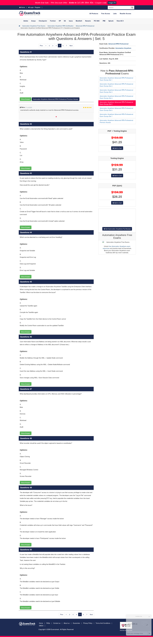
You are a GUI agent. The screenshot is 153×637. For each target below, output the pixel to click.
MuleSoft (79, 21)
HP (60, 21)
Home (23, 7)
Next (71, 46)
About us (67, 623)
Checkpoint (43, 21)
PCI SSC (97, 21)
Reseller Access (125, 13)
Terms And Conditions (103, 623)
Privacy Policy (87, 623)
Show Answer (25, 99)
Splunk (110, 21)
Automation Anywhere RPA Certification (60, 26)
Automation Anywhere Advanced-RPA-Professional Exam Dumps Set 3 (116, 91)
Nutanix (88, 21)
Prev (41, 46)
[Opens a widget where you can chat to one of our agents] (138, 625)
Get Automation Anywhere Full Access (118, 229)
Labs (115, 13)
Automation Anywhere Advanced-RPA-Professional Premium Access (55, 99)
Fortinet (53, 21)
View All (120, 21)
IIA (65, 21)
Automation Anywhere (123, 48)
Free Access (105, 13)
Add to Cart (118, 148)
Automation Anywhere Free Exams (33, 26)
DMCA (41, 626)
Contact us (56, 623)
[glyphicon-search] (132, 7)
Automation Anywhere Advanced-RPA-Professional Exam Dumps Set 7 (116, 115)
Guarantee (76, 623)
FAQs (48, 623)
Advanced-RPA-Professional (85, 26)
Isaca (71, 21)
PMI (104, 21)
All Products (93, 13)
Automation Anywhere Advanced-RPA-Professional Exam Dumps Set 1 (116, 79)
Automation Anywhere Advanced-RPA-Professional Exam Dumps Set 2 (116, 85)
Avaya (33, 21)
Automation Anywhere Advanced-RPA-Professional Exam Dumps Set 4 (116, 97)
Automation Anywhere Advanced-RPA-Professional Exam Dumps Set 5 (116, 103)
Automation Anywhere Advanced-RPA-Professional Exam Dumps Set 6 (116, 109)
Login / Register (35, 7)
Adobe (25, 21)
